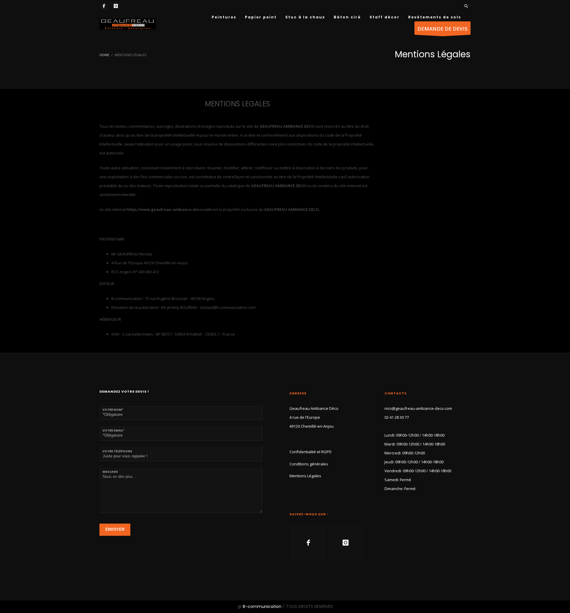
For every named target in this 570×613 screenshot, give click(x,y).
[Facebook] (103, 5)
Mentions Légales (305, 475)
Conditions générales (308, 464)
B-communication (262, 606)
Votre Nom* (112, 409)
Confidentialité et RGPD (310, 451)
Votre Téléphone (117, 451)
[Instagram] (115, 5)
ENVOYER (114, 529)
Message (110, 472)
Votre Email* (113, 430)
